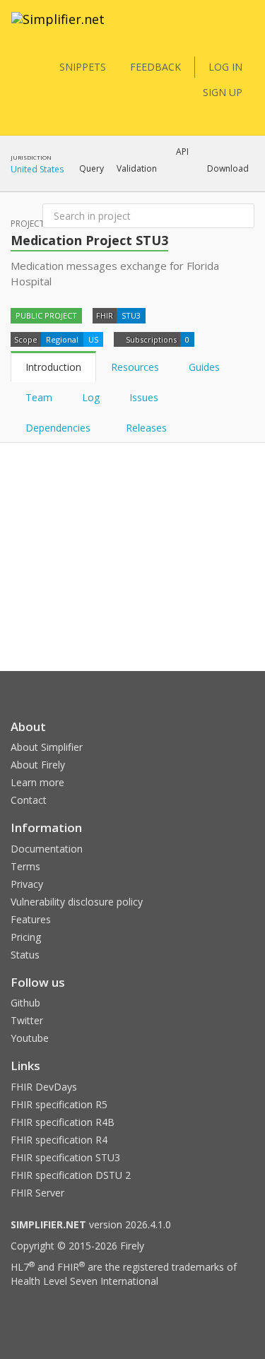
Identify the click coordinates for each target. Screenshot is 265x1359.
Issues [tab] (143, 397)
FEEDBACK (155, 66)
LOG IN (225, 66)
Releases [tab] (146, 427)
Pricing (26, 937)
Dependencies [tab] (59, 427)
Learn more (37, 782)
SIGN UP (222, 92)
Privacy (27, 884)
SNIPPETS (82, 66)
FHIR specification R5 (59, 1104)
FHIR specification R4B (62, 1122)
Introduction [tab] (53, 367)
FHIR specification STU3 (65, 1157)
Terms (25, 866)
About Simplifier (47, 747)
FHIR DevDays (44, 1086)
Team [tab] (38, 397)
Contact (29, 800)
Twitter (27, 1020)
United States (37, 169)
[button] (91, 169)
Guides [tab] (204, 367)
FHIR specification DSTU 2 (71, 1175)
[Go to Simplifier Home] (58, 28)
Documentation (47, 848)
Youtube (30, 1038)
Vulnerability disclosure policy (77, 901)
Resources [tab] (135, 367)
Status (25, 954)
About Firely (38, 764)
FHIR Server (37, 1192)
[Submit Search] (242, 216)
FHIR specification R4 (59, 1139)
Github (25, 1002)
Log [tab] (91, 397)
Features (31, 919)
